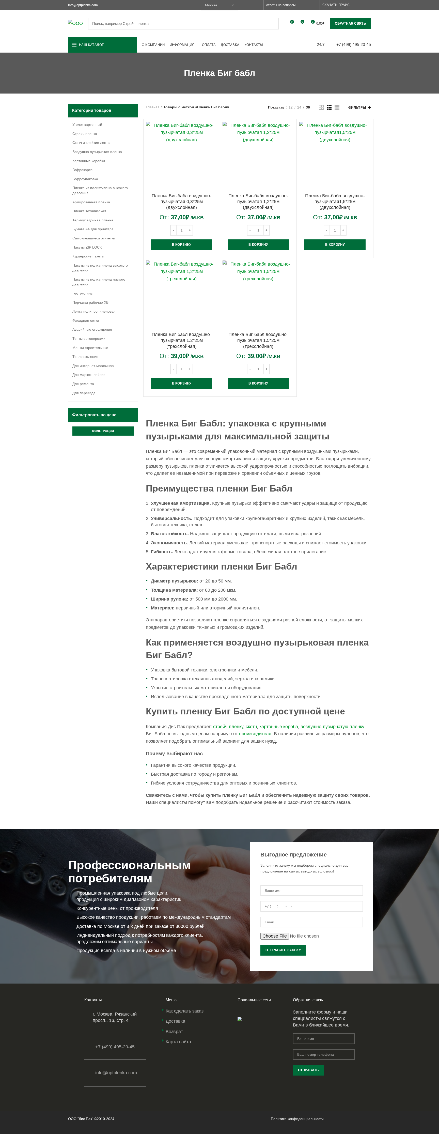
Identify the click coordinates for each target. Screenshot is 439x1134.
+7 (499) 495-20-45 (353, 44)
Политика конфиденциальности (297, 1119)
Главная (153, 107)
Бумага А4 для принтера (93, 229)
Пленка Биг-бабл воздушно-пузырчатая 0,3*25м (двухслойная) (181, 201)
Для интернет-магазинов (93, 366)
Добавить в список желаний (213, 153)
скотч (251, 726)
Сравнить (213, 130)
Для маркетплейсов (88, 375)
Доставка (175, 1021)
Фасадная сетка (85, 320)
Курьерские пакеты (88, 256)
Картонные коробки (88, 161)
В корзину (182, 245)
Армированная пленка (91, 202)
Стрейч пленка (84, 134)
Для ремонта (83, 384)
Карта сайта (178, 1041)
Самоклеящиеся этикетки (93, 238)
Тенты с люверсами (88, 338)
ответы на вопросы (280, 5)
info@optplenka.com (116, 1072)
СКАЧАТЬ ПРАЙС (336, 5)
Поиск (271, 23)
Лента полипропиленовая (94, 311)
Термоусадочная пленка (92, 220)
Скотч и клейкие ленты (91, 143)
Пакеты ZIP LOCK (87, 247)
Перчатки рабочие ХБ (90, 302)
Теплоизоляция (85, 357)
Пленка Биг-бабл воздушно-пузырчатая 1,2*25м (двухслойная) (258, 201)
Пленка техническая (89, 211)
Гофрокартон (83, 170)
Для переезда (84, 393)
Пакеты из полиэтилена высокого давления (100, 267)
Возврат (174, 1031)
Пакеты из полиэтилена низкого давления (98, 281)
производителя (255, 733)
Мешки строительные (90, 348)
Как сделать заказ (184, 1011)
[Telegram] (258, 5)
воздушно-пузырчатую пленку (332, 726)
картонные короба (278, 726)
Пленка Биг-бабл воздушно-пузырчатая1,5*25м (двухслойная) (335, 201)
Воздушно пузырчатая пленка (97, 152)
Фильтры (357, 108)
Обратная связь (350, 23)
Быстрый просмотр (213, 141)
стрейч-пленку (228, 726)
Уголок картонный (87, 124)
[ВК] (252, 5)
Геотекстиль (82, 293)
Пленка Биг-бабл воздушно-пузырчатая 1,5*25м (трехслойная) (258, 340)
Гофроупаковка (85, 179)
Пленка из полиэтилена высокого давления (100, 190)
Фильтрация (103, 431)
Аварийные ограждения (92, 329)
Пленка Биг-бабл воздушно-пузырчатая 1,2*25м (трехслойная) (181, 340)
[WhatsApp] (246, 5)
